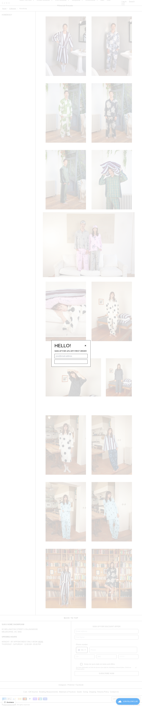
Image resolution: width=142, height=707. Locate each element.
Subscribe (71, 362)
